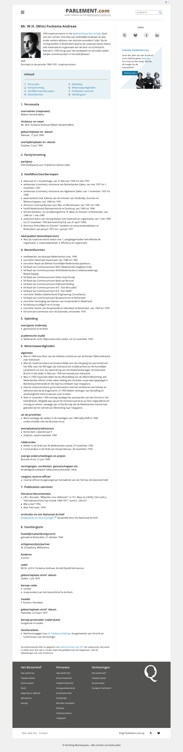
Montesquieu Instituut (98, 15)
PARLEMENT (88, 10)
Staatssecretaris (64, 713)
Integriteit (61, 718)
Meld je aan (130, 73)
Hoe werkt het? (63, 673)
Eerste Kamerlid (64, 678)
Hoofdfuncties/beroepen (41, 91)
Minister (60, 708)
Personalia (33, 84)
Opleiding (77, 84)
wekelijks (146, 58)
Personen (63, 667)
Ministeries (26, 698)
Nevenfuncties (35, 94)
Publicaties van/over (83, 91)
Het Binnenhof (31, 667)
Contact (43, 733)
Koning (24, 703)
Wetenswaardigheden (84, 87)
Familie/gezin (79, 94)
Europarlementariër (65, 688)
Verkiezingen (101, 667)
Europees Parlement (101, 688)
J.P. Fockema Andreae (59, 633)
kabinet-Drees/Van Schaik (87, 33)
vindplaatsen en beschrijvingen (37, 517)
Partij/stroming (36, 87)
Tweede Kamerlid (64, 683)
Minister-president (65, 703)
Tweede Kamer (28, 678)
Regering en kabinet (30, 693)
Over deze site (29, 733)
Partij (23, 688)
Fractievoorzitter (64, 693)
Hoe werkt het (27, 673)
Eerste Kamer (27, 683)
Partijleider (61, 698)
